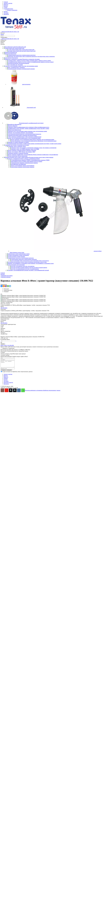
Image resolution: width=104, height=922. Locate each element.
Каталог (6, 6)
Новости (6, 4)
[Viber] (6, 286)
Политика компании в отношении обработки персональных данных (42, 390)
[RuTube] (10, 390)
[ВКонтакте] (1, 286)
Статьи (5, 7)
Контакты (6, 14)
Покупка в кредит (8, 382)
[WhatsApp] (8, 286)
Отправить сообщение (6, 370)
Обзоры (6, 378)
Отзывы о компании (12, 10)
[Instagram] (2, 390)
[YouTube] (6, 390)
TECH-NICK (4, 308)
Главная (6, 2)
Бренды (6, 375)
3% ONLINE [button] (10, 345)
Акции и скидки (8, 3)
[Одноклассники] (4, 286)
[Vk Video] (15, 390)
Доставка (6, 12)
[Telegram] (10, 286)
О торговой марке (8, 8)
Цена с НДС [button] (4, 345)
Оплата (5, 11)
